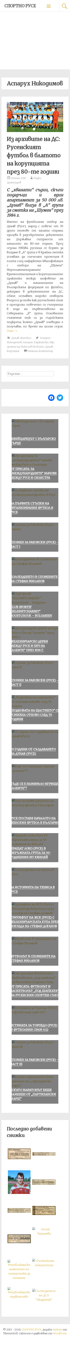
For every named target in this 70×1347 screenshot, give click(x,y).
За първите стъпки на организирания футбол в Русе (31, 508)
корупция (13, 351)
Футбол (25, 338)
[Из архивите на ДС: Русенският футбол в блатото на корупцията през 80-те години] (35, 131)
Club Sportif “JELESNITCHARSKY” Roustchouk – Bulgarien (31, 611)
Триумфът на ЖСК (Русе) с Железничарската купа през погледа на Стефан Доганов (34, 922)
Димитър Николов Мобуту (25, 346)
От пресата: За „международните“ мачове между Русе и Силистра (33, 473)
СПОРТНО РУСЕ (20, 5)
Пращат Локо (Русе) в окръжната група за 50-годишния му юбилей (30, 853)
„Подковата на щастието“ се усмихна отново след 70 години (34, 715)
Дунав (15, 338)
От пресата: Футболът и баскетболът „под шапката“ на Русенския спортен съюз (34, 991)
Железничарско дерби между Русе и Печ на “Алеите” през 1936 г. (29, 646)
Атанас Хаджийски (35, 342)
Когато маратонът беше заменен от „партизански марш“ (33, 1094)
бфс (52, 342)
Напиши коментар (40, 351)
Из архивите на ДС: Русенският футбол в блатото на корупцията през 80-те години (33, 155)
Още (12, 330)
